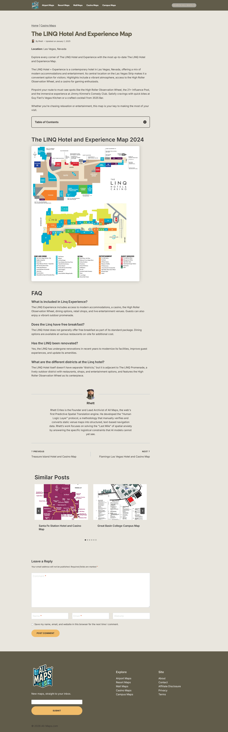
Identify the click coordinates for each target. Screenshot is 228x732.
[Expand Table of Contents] (144, 122)
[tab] (85, 540)
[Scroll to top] (223, 722)
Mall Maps (78, 5)
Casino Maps (92, 5)
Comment (39, 576)
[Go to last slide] (39, 511)
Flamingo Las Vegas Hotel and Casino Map (124, 454)
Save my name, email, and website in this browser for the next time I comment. (76, 624)
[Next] (142, 511)
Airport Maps (48, 5)
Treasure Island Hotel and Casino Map (53, 454)
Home (34, 25)
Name (37, 616)
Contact (163, 682)
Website (119, 616)
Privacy (162, 690)
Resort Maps (64, 5)
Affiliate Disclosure (169, 686)
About (161, 678)
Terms (162, 694)
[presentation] (61, 502)
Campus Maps (109, 5)
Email (77, 616)
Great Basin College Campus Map (119, 525)
